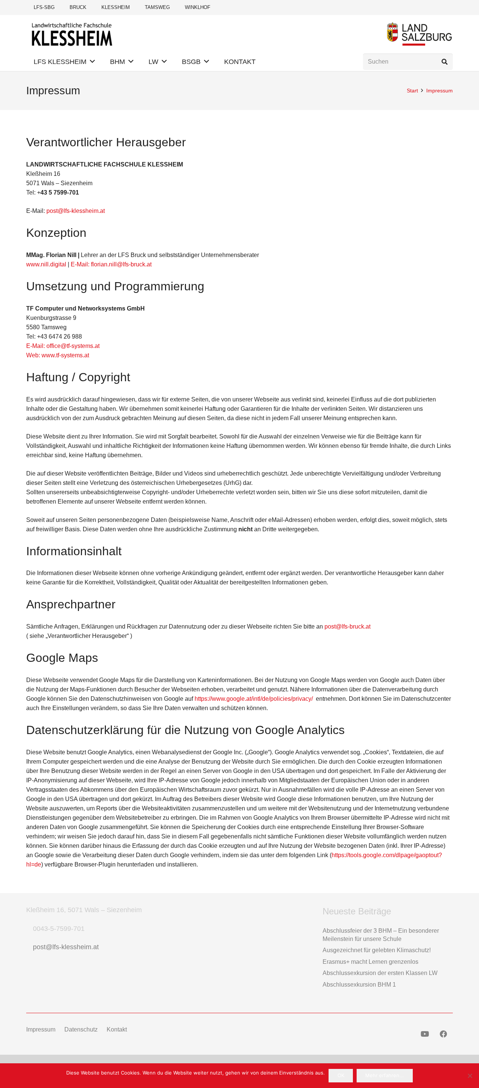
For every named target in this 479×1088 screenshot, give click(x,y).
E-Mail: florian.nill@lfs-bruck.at (111, 264)
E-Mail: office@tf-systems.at (63, 346)
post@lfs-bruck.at (347, 626)
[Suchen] (444, 62)
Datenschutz (81, 1029)
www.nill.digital (46, 264)
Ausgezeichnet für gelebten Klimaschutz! (377, 950)
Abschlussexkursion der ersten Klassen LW (380, 973)
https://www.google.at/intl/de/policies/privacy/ (254, 699)
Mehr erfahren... (384, 1075)
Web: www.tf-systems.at (57, 355)
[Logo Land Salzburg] (419, 34)
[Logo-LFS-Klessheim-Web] (72, 34)
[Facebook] (443, 1034)
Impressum (40, 1029)
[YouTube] (424, 1034)
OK (341, 1075)
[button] (92, 62)
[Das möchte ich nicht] (469, 1075)
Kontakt (117, 1029)
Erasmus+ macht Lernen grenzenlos (370, 962)
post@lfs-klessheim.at (75, 211)
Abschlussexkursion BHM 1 (359, 984)
